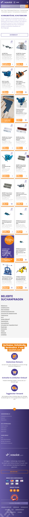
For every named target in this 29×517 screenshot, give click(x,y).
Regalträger (4, 327)
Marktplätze (3, 431)
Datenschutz (24, 507)
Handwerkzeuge (24, 10)
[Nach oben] (14, 409)
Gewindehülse (4, 321)
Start (2, 10)
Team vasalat (3, 429)
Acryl (2, 317)
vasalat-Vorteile (4, 426)
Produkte (3, 418)
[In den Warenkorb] (26, 92)
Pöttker (3, 331)
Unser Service (4, 435)
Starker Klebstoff (5, 319)
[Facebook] (11, 490)
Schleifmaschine (5, 307)
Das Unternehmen (6, 423)
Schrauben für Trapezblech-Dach (9, 325)
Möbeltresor (4, 305)
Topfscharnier (4, 315)
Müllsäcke (3, 332)
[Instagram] (18, 490)
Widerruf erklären (14, 503)
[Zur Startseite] (6, 2)
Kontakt (7, 509)
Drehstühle (4, 329)
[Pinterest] (14, 490)
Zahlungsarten (11, 512)
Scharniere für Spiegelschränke (9, 313)
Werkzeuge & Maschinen (13, 10)
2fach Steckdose (5, 309)
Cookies (20, 512)
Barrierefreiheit (20, 509)
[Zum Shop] (27, 2)
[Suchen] (26, 6)
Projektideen (3, 420)
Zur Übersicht (14, 35)
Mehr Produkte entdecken (6, 443)
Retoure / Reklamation (5, 441)
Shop (5, 10)
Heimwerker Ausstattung (6, 416)
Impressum (16, 507)
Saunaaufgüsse (5, 323)
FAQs (2, 437)
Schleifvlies (4, 334)
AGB (12, 509)
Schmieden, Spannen (7, 12)
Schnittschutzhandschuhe (7, 311)
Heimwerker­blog (5, 414)
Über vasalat (3, 427)
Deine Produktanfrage (6, 439)
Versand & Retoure (6, 507)
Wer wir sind (14, 471)
